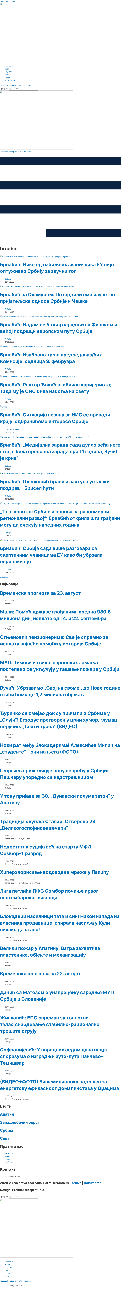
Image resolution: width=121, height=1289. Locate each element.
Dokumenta (92, 1183)
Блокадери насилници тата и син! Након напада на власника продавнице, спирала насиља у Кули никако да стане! (60, 922)
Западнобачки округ (19, 1122)
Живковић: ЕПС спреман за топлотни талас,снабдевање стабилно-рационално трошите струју (49, 1024)
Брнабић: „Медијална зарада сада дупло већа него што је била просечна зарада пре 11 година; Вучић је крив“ (60, 451)
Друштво (8, 429)
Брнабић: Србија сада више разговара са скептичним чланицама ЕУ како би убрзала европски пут (51, 554)
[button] (4, 577)
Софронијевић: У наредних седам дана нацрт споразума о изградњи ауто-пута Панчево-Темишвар (54, 1056)
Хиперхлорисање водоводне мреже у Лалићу (54, 872)
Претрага (4, 88)
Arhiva (76, 1183)
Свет (4, 1138)
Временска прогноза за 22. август (40, 973)
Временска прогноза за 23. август (40, 593)
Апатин (7, 1114)
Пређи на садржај (7, 1)
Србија (8, 279)
